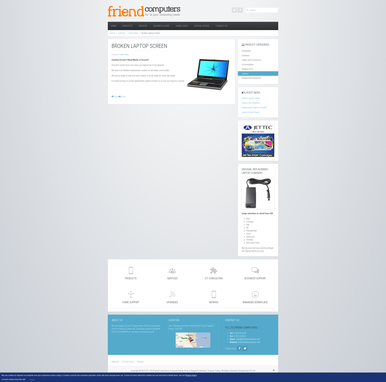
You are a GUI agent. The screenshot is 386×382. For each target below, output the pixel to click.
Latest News (133, 33)
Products (127, 26)
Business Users (161, 26)
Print (116, 97)
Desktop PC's (247, 69)
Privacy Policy (128, 361)
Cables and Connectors (251, 60)
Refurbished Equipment (251, 78)
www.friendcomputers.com (249, 342)
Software (245, 55)
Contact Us (221, 26)
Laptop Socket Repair (250, 112)
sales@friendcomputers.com (248, 339)
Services (142, 26)
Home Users (182, 26)
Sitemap (140, 361)
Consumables (247, 64)
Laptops (121, 33)
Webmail (115, 361)
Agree (32, 379)
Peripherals (246, 51)
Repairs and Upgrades (251, 103)
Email (123, 97)
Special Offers (201, 26)
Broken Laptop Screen (251, 98)
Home (113, 26)
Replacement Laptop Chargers (254, 107)
